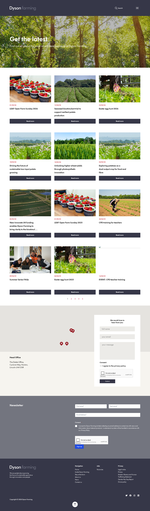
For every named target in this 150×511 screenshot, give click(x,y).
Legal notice (122, 469)
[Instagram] (134, 495)
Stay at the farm (80, 475)
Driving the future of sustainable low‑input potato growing (23, 169)
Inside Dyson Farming (82, 472)
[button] (138, 8)
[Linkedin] (138, 495)
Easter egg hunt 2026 (108, 109)
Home (77, 469)
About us (78, 477)
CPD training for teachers (110, 222)
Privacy (120, 472)
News (77, 480)
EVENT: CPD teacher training (112, 279)
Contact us (78, 482)
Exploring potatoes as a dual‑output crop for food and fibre (112, 169)
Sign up (79, 446)
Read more (30, 121)
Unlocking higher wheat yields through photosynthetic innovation (68, 169)
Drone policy (122, 482)
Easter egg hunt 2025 (64, 279)
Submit (107, 381)
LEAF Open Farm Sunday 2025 (68, 222)
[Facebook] (130, 495)
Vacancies (100, 469)
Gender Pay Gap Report (125, 479)
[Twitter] (126, 495)
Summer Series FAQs (19, 279)
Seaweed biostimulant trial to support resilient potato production (67, 112)
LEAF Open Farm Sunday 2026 (24, 109)
